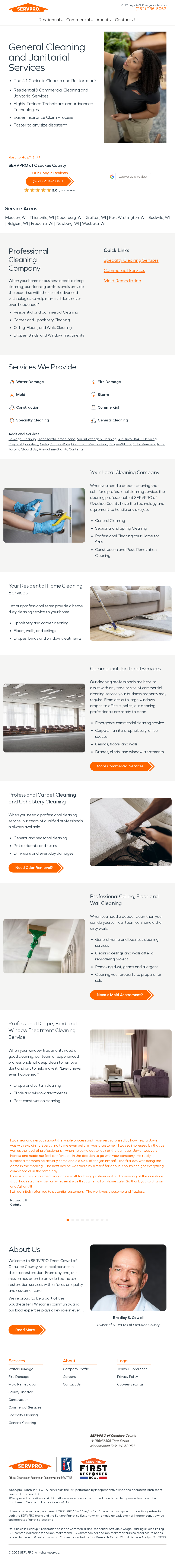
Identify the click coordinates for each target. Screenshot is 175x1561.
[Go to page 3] (77, 1220)
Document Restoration (89, 444)
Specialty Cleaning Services (131, 260)
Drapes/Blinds (120, 444)
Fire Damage (19, 1377)
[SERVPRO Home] (28, 7)
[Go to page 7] (97, 1220)
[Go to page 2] (72, 1220)
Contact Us (126, 19)
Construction (19, 1400)
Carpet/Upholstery (23, 444)
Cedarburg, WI (69, 217)
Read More (25, 1329)
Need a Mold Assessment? (120, 994)
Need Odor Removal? (34, 867)
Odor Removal (144, 444)
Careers (69, 1377)
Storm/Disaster (21, 1392)
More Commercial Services (120, 766)
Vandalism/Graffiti (53, 449)
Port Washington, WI (127, 217)
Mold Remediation (122, 280)
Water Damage (21, 1369)
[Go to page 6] (92, 1220)
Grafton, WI (96, 217)
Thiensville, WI (42, 217)
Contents (76, 449)
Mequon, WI (15, 217)
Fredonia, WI (42, 223)
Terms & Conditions (132, 1369)
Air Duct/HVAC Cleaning (137, 439)
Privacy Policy (127, 1377)
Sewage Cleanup (22, 439)
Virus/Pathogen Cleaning (97, 439)
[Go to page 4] (82, 1220)
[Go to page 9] (107, 1220)
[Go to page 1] (68, 1220)
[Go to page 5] (87, 1220)
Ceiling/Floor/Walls (55, 444)
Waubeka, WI (93, 223)
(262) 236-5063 (151, 8)
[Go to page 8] (102, 1220)
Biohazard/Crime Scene (56, 439)
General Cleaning (22, 1423)
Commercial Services (124, 270)
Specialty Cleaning (23, 1415)
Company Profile (76, 1369)
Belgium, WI (17, 223)
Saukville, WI (159, 217)
